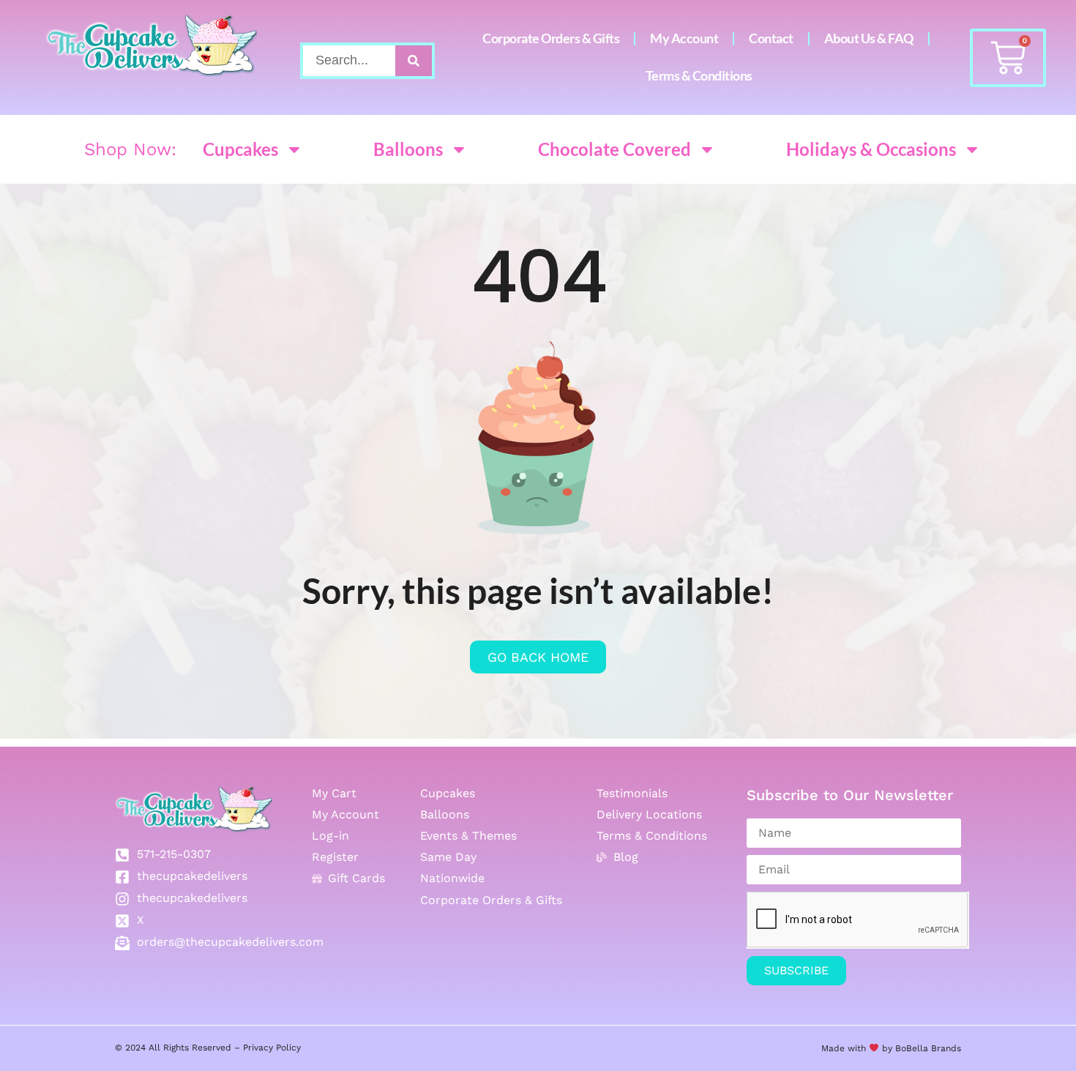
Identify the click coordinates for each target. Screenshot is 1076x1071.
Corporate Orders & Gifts (550, 38)
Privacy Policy (272, 1047)
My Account (684, 38)
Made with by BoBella (874, 1048)
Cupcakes (240, 149)
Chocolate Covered (614, 149)
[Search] (413, 60)
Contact (771, 38)
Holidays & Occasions (871, 149)
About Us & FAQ (869, 38)
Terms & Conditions (699, 75)
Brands (944, 1048)
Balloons (408, 149)
